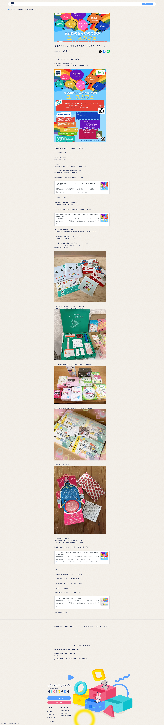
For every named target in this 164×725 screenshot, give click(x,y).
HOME (18, 4)
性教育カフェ (67, 51)
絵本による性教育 (66, 715)
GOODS (52, 4)
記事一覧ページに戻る (82, 636)
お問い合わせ (147, 4)
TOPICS (37, 4)
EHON (58, 4)
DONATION (44, 4)
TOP (9, 9)
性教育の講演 (65, 711)
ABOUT (50, 711)
